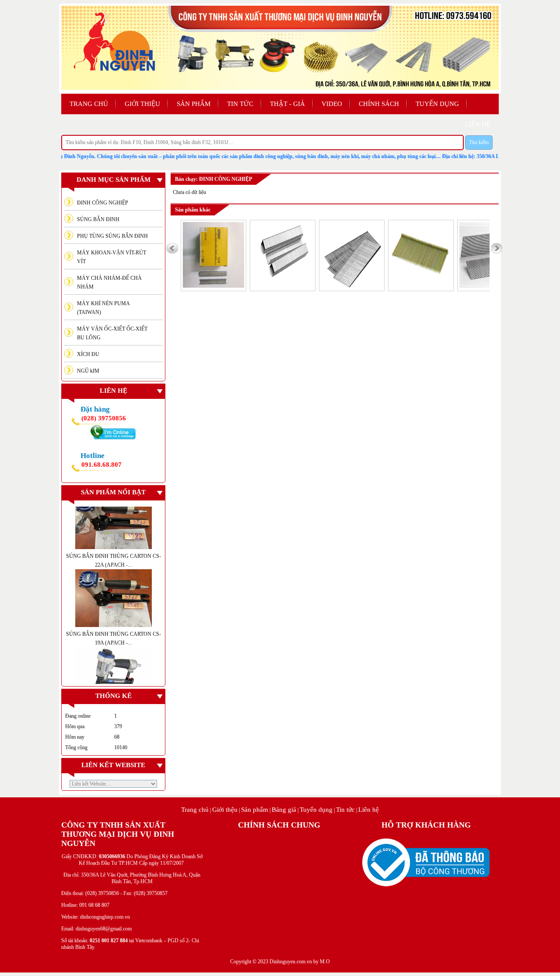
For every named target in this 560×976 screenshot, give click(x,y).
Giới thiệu (142, 103)
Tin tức (240, 103)
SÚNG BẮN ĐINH (98, 219)
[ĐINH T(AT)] (421, 286)
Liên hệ (368, 809)
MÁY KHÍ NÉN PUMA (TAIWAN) (103, 307)
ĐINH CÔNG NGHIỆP (102, 203)
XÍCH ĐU (88, 354)
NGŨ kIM (88, 371)
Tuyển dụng (437, 103)
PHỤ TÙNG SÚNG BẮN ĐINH (112, 236)
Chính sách (379, 103)
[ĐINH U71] (282, 286)
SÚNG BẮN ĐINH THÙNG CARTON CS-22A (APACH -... (113, 540)
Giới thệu (225, 809)
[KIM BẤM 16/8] (213, 286)
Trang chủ (89, 103)
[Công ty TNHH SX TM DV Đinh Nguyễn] (280, 88)
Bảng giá (284, 809)
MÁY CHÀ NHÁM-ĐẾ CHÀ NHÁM (109, 282)
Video (332, 103)
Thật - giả (287, 103)
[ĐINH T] (351, 286)
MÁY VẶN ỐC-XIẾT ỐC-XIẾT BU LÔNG (112, 333)
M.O (325, 961)
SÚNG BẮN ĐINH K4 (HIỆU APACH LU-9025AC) (113, 687)
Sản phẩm (193, 103)
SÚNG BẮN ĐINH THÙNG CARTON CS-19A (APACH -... (113, 618)
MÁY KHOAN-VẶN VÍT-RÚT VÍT (111, 257)
